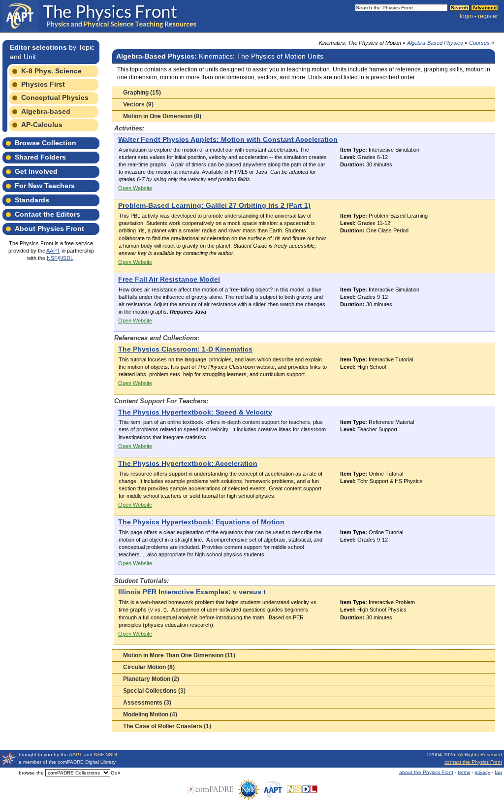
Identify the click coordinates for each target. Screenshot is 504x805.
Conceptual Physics (55, 97)
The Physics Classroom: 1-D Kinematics (185, 349)
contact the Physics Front (473, 762)
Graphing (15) (142, 93)
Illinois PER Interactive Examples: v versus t (192, 592)
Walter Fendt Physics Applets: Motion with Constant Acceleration (228, 139)
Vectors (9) (138, 104)
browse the (31, 772)
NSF (52, 258)
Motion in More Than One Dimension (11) (179, 655)
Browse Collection (45, 143)
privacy (482, 772)
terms (464, 772)
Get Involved (36, 171)
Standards (32, 200)
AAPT (53, 251)
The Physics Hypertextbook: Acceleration (187, 463)
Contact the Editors (47, 214)
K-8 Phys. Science (51, 71)
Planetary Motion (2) (151, 679)
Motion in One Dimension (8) (162, 116)
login (466, 16)
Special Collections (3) (154, 691)
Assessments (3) (147, 703)
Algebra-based (45, 111)
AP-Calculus (42, 125)
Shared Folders (40, 157)
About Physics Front (49, 228)
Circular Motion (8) (149, 667)
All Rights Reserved (480, 754)
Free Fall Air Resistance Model (169, 279)
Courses (479, 43)
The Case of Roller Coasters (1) (167, 726)
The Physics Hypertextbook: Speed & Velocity (195, 412)
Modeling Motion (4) (150, 714)
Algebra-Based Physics (435, 43)
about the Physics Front (426, 772)
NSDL (66, 258)
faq (498, 772)
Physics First (43, 84)
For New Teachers (45, 186)
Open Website (135, 188)
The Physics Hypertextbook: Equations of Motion (201, 522)
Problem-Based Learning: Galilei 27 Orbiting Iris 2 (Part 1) (214, 205)
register (488, 16)
